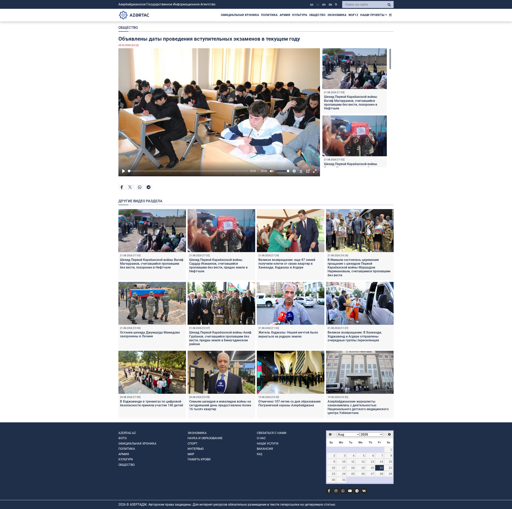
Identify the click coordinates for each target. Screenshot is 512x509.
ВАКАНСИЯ (265, 449)
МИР (191, 454)
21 (381, 467)
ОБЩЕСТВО (317, 15)
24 (343, 473)
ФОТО (122, 438)
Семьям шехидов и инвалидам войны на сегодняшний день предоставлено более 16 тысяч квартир (220, 405)
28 (381, 473)
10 (343, 461)
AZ (311, 4)
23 (333, 473)
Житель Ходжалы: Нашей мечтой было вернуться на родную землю (288, 334)
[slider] (188, 171)
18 (352, 467)
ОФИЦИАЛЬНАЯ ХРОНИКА (240, 15)
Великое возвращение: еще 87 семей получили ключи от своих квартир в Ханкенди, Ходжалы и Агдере (286, 263)
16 (333, 467)
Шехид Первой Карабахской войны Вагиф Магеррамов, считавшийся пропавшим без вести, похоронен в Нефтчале (350, 102)
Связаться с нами (271, 433)
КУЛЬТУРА (299, 15)
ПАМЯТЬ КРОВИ (199, 459)
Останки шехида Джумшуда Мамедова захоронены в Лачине (150, 334)
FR (336, 4)
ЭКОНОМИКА (336, 15)
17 (343, 467)
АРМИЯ (285, 15)
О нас (261, 438)
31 (343, 479)
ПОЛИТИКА (269, 15)
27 (372, 473)
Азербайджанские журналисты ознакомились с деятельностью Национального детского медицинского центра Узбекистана (358, 407)
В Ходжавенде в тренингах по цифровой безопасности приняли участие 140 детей (151, 403)
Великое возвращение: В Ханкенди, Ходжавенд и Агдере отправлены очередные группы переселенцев (355, 336)
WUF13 (353, 15)
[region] (356, 107)
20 (372, 467)
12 (363, 461)
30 (333, 479)
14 (381, 461)
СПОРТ (192, 443)
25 (352, 473)
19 (363, 467)
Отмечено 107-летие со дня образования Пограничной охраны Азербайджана (289, 403)
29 (390, 473)
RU (317, 4)
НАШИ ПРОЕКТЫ (372, 15)
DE (330, 4)
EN (324, 4)
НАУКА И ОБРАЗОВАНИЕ (205, 438)
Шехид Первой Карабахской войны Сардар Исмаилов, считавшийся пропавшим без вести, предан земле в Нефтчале (218, 265)
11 (352, 461)
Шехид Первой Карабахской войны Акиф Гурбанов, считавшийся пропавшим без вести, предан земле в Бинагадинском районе (220, 338)
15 (390, 461)
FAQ (259, 454)
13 (372, 461)
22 (390, 467)
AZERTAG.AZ (127, 433)
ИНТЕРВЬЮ (196, 449)
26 (363, 473)
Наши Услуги (267, 443)
